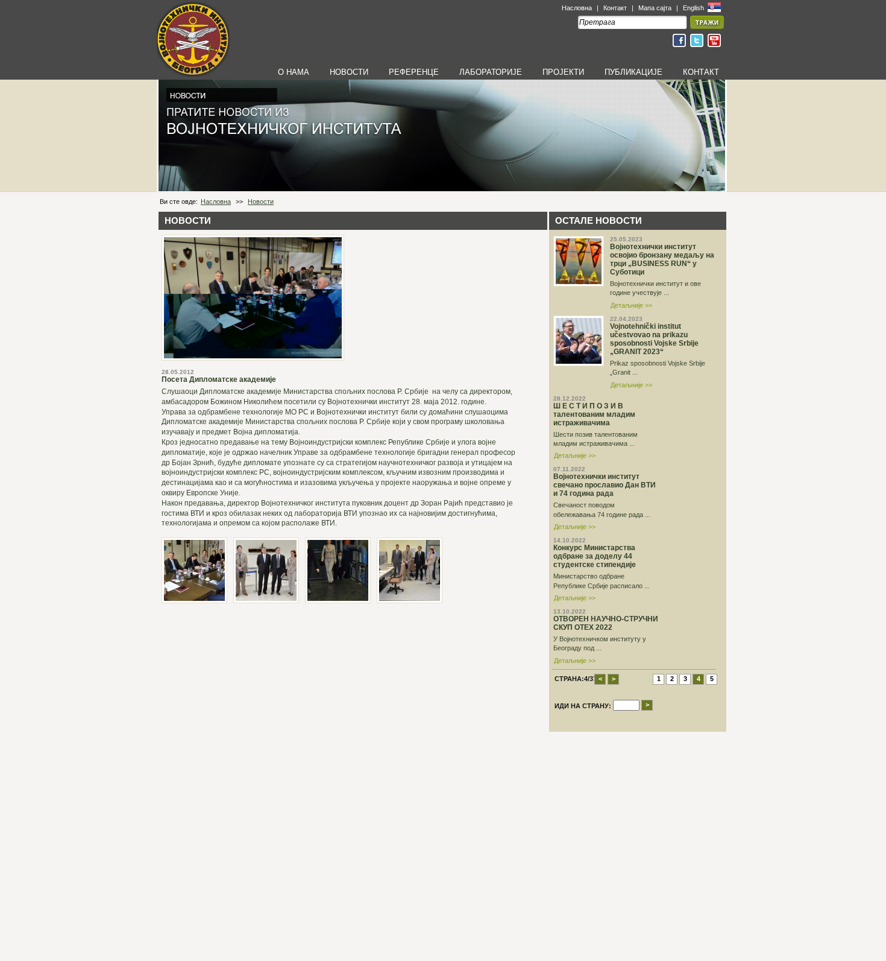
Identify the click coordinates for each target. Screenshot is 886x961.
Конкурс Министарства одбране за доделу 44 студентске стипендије (594, 556)
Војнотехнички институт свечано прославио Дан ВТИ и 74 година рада (604, 485)
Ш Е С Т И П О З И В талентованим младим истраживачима (594, 414)
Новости (261, 201)
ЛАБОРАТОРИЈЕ (490, 72)
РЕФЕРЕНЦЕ (414, 72)
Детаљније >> (631, 305)
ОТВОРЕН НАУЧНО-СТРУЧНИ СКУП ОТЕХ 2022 (605, 623)
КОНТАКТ (701, 72)
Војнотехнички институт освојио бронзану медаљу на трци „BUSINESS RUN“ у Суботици (662, 259)
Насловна (577, 7)
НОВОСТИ (349, 72)
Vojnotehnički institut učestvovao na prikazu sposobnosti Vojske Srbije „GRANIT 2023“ (654, 339)
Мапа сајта (654, 7)
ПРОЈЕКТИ (563, 72)
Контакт (615, 7)
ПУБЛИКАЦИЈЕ (633, 72)
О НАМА (293, 72)
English (694, 7)
